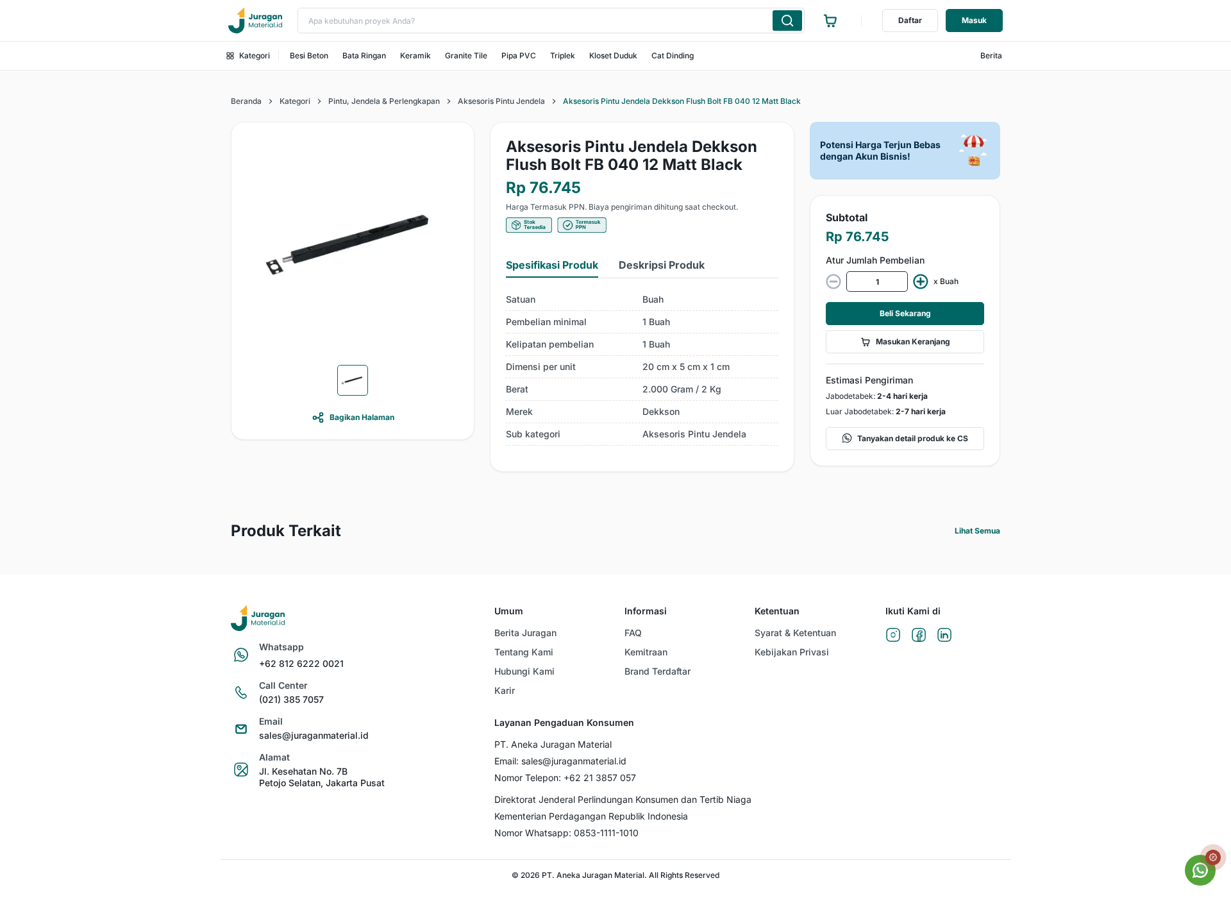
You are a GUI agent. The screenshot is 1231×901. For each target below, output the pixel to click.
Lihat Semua (977, 530)
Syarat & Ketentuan (795, 632)
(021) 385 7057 (291, 699)
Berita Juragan (525, 632)
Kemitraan (645, 651)
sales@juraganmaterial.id (314, 735)
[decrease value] (833, 281)
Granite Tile (466, 55)
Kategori (254, 55)
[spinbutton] (877, 281)
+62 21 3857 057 (600, 777)
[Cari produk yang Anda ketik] (787, 20)
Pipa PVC (518, 55)
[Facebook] (918, 635)
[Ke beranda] (255, 20)
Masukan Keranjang (913, 341)
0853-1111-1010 (606, 832)
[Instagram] (893, 635)
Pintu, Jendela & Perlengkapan (384, 101)
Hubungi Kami (524, 671)
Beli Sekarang (905, 313)
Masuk (974, 20)
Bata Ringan (364, 55)
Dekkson (661, 411)
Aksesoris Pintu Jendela (501, 101)
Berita (991, 55)
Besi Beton (309, 55)
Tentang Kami (523, 651)
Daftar (910, 20)
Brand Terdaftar (657, 671)
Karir (504, 690)
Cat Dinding (672, 55)
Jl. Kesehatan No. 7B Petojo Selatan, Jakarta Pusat (322, 777)
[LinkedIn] (944, 635)
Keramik (415, 55)
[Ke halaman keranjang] (830, 20)
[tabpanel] (642, 367)
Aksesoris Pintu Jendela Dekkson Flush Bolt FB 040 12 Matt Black (682, 101)
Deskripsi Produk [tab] (662, 264)
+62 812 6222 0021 (301, 663)
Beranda (246, 101)
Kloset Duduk (613, 55)
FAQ (633, 632)
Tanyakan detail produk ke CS (912, 438)
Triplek (562, 55)
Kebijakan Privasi (792, 651)
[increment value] (920, 281)
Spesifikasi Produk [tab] (552, 264)
